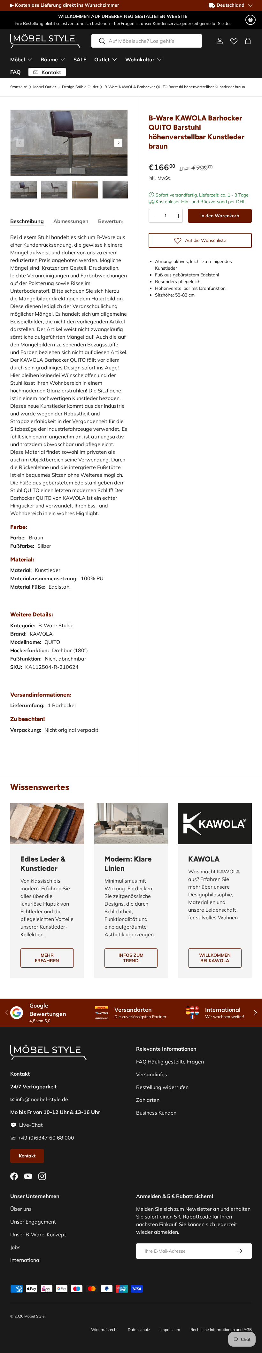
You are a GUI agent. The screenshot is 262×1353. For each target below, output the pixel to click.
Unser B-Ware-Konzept (38, 1234)
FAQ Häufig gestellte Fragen (170, 1061)
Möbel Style (34, 1316)
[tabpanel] (69, 489)
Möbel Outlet (44, 87)
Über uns (21, 1209)
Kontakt (27, 1156)
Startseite (18, 87)
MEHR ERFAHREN (47, 957)
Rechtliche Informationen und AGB (221, 1329)
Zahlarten (147, 1100)
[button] (248, 41)
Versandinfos (151, 1074)
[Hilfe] (250, 20)
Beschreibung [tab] (27, 221)
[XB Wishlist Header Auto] (234, 40)
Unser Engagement (33, 1221)
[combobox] (146, 41)
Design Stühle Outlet (80, 87)
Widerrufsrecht (104, 1329)
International (25, 1260)
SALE (80, 59)
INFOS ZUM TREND (131, 957)
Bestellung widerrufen (162, 1087)
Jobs (15, 1247)
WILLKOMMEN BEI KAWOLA (215, 957)
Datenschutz (139, 1329)
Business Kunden (156, 1112)
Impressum (170, 1329)
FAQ (15, 72)
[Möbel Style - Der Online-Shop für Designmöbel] (45, 41)
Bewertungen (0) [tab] (119, 221)
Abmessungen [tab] (71, 221)
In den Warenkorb (219, 216)
